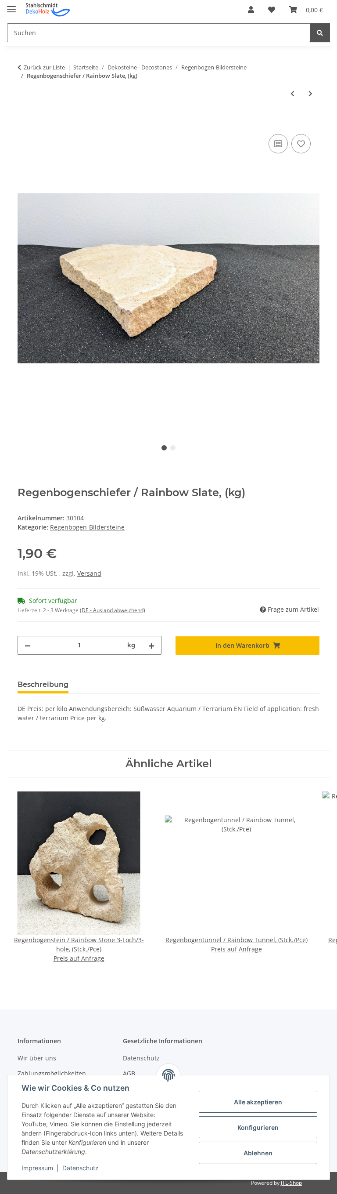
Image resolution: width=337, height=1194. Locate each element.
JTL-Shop (291, 1183)
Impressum (37, 1168)
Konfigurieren (258, 1127)
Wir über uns (37, 1058)
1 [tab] (164, 447)
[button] (251, 9)
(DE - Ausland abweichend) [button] (112, 610)
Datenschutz (80, 1168)
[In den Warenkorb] (25, 122)
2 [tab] (173, 447)
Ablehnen (258, 1153)
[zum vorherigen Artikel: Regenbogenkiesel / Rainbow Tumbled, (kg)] (292, 93)
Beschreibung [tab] (43, 684)
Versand (89, 573)
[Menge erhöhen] (151, 645)
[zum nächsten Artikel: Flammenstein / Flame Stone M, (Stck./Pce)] (310, 93)
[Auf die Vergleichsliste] (278, 143)
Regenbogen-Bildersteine (87, 527)
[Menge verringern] (27, 645)
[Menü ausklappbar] (11, 5)
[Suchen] (320, 32)
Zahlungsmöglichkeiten (52, 1073)
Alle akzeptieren (258, 1102)
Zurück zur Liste (44, 67)
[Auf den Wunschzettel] (301, 143)
